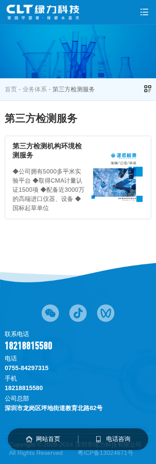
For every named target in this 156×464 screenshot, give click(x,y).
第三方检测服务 (73, 89)
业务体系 (35, 89)
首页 (11, 89)
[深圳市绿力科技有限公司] (43, 12)
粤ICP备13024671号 (105, 452)
